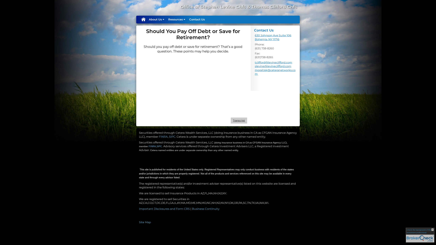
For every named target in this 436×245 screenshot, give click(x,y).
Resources (175, 19)
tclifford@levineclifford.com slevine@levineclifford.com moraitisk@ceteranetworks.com (275, 68)
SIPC (172, 136)
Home (143, 19)
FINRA (163, 136)
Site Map (145, 222)
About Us (155, 19)
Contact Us (197, 19)
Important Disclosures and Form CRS (164, 208)
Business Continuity (206, 208)
